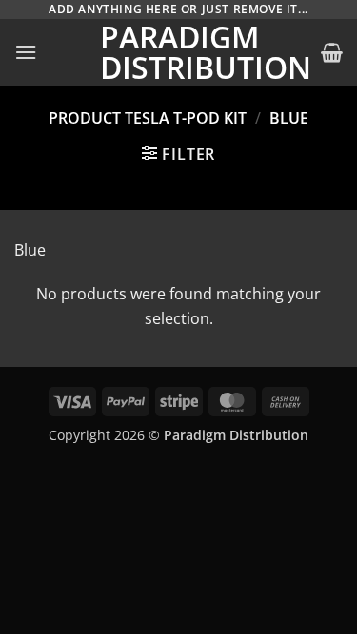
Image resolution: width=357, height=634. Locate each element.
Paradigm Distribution (179, 52)
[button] (25, 52)
